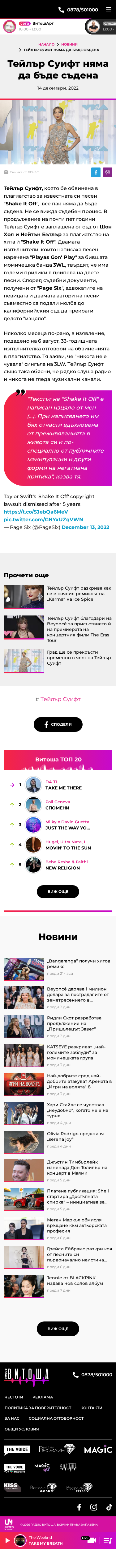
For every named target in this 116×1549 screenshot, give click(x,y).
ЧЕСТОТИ (14, 1397)
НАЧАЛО (46, 44)
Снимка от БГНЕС (24, 172)
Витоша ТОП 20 (58, 759)
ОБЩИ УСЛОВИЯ (22, 1429)
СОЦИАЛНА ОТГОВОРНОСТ (56, 1418)
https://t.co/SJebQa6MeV (36, 512)
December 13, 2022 (85, 527)
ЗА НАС (12, 1418)
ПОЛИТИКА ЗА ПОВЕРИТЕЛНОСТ (38, 1408)
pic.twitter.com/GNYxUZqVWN (43, 519)
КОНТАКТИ (91, 1408)
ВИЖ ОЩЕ (58, 891)
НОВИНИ (69, 44)
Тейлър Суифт (60, 699)
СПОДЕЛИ (60, 724)
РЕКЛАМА (42, 1397)
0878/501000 (96, 1375)
